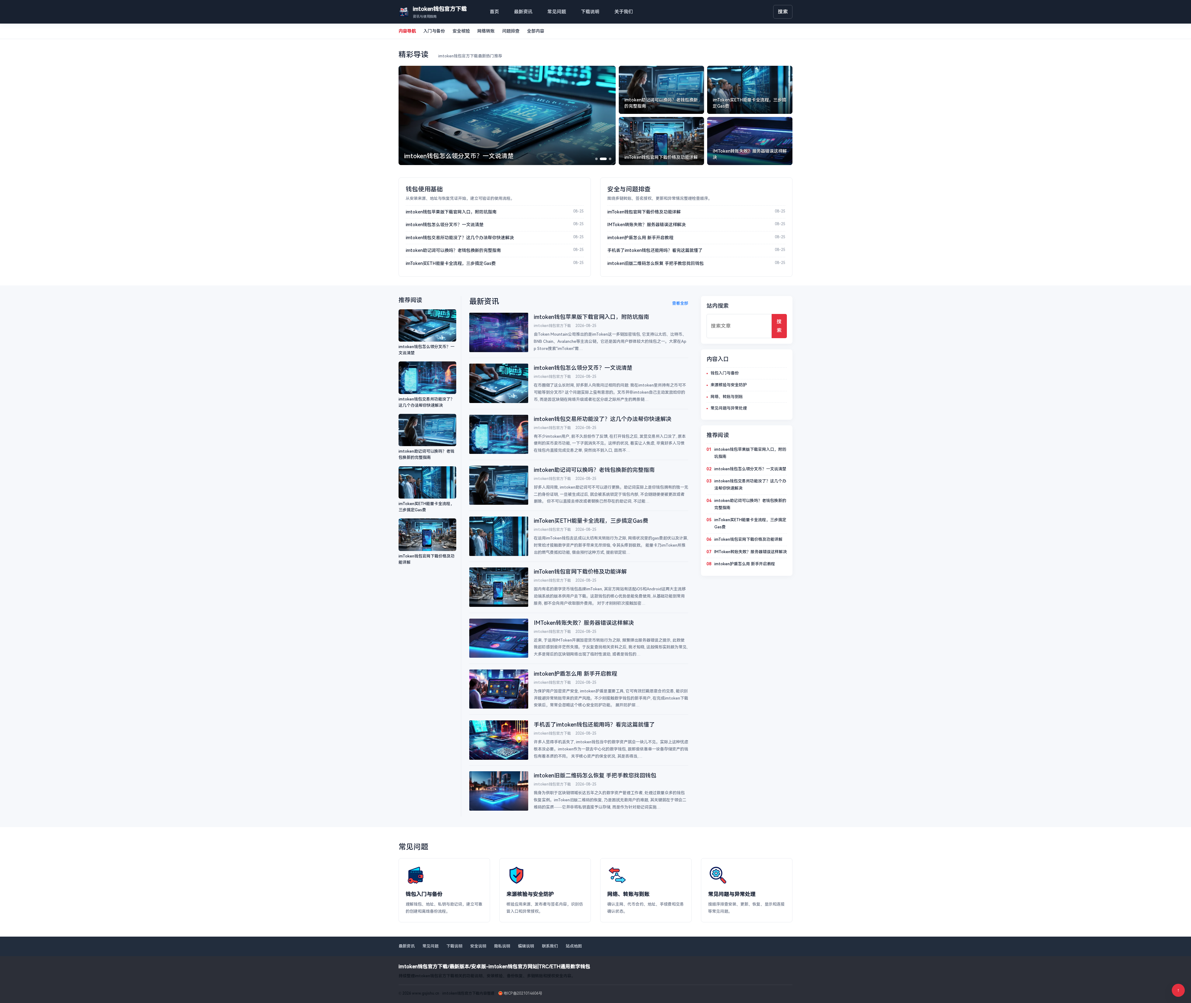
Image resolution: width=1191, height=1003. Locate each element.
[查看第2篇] (603, 159)
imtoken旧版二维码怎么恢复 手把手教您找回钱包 (655, 263)
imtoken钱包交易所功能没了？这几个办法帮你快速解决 (460, 237)
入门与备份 (434, 31)
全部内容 (535, 31)
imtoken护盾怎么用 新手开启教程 (640, 237)
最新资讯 (523, 12)
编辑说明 (526, 946)
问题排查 (511, 31)
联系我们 (550, 946)
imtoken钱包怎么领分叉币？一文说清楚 (445, 224)
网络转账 (486, 31)
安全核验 (461, 31)
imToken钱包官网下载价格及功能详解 (644, 211)
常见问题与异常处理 (729, 408)
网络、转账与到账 (727, 396)
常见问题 (556, 12)
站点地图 (574, 946)
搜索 (783, 12)
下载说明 (590, 12)
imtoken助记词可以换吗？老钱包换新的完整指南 (453, 250)
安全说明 (478, 946)
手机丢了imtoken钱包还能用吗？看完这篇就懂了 (655, 250)
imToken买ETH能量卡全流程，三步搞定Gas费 (451, 263)
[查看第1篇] (596, 159)
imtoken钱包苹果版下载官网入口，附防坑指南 (451, 211)
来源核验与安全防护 (729, 385)
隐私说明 (502, 946)
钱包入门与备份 (725, 373)
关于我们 (623, 12)
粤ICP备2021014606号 (522, 993)
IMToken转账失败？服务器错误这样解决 (646, 224)
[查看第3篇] (610, 159)
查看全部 (680, 303)
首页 (494, 12)
